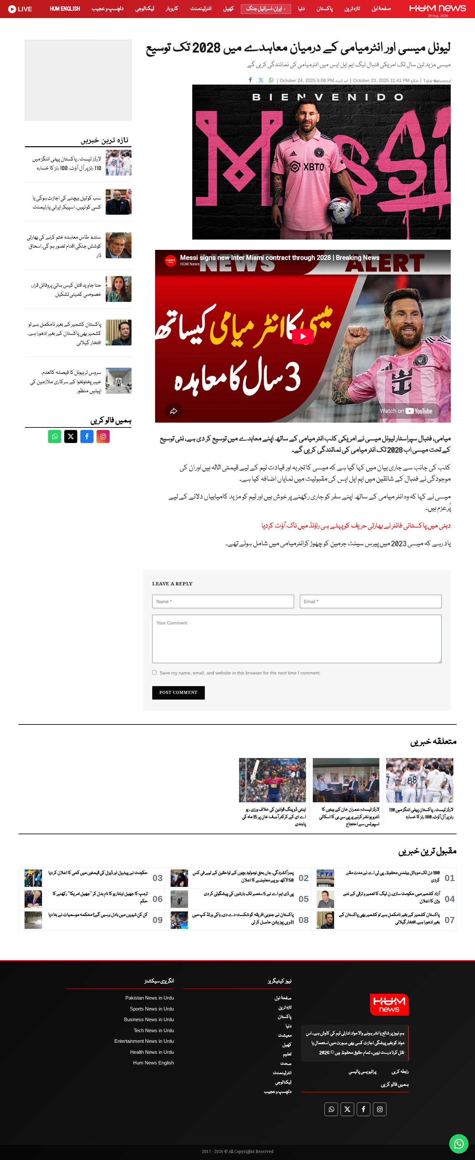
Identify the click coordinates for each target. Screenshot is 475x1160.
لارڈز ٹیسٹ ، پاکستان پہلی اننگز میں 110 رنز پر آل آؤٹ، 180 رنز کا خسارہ (66, 164)
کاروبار (172, 9)
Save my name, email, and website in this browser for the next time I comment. (240, 672)
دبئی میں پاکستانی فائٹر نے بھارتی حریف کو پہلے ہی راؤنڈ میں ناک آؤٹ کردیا (356, 526)
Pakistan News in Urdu (149, 998)
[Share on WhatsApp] (271, 80)
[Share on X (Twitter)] (261, 80)
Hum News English (153, 1062)
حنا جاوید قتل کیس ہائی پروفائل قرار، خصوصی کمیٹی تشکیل (66, 290)
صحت (285, 1063)
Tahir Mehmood (437, 81)
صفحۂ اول (381, 9)
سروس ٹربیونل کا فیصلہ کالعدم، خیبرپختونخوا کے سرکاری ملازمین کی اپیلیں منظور (65, 382)
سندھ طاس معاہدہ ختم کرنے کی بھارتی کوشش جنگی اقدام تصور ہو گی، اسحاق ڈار (64, 246)
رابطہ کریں (400, 1071)
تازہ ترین (352, 9)
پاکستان (324, 9)
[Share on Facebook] (250, 80)
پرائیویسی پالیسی (362, 1071)
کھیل (228, 9)
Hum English (65, 9)
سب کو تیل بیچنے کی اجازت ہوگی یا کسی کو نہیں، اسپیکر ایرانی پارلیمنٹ (67, 203)
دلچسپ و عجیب (107, 9)
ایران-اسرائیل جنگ (264, 9)
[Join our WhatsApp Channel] (459, 1144)
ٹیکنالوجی (144, 9)
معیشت (284, 1035)
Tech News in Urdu (154, 1030)
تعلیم (287, 1054)
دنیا (301, 9)
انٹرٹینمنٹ (200, 9)
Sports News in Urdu (152, 1008)
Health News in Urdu (152, 1052)
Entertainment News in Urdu (144, 1041)
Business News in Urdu (149, 1019)
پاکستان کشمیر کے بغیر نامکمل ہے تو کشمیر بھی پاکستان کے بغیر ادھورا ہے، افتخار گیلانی (64, 334)
